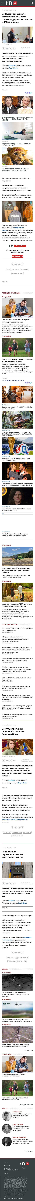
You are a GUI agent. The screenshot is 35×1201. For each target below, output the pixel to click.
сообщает (12, 65)
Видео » (5, 969)
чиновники (15, 269)
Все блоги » (28, 1151)
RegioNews (13, 68)
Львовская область (17, 273)
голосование (27, 832)
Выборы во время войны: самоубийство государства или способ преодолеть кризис (23, 1141)
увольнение (7, 832)
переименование (23, 957)
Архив (6, 1173)
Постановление (22, 961)
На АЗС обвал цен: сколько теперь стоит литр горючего (16, 679)
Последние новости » (10, 624)
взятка (9, 269)
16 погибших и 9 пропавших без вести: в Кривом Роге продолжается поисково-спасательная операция (17, 650)
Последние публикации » (11, 293)
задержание (24, 269)
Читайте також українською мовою (27, 48)
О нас (5, 1162)
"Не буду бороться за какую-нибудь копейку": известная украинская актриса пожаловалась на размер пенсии (16, 669)
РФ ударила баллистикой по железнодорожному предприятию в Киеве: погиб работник (15, 639)
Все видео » (28, 1050)
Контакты (7, 1165)
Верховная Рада (17, 832)
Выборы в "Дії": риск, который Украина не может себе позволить (22, 1115)
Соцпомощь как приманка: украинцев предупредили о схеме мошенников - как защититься (17, 697)
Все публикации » (26, 1105)
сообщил (11, 780)
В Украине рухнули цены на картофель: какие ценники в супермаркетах (16, 688)
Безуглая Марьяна (17, 836)
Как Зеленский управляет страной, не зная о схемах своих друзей (21, 1128)
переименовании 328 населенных (15, 820)
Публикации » (7, 1054)
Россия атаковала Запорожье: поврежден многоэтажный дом (17, 629)
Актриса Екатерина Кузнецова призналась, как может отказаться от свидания (17, 660)
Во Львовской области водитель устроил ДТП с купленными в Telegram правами (17, 707)
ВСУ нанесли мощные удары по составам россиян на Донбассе (17, 716)
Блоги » (4, 1108)
